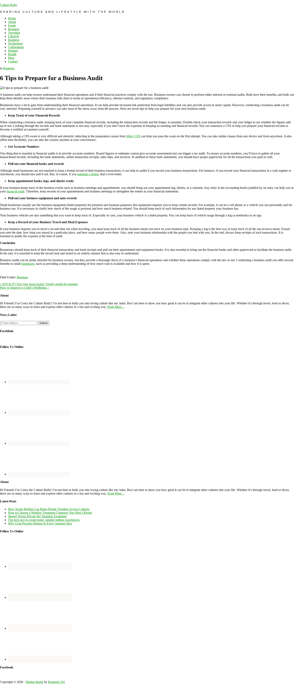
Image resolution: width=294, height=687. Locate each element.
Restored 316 (56, 682)
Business (8, 68)
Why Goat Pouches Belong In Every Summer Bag (40, 523)
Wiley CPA (133, 136)
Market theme (34, 682)
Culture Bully (8, 5)
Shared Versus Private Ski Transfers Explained (37, 516)
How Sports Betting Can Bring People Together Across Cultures (48, 509)
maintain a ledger (88, 174)
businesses (27, 263)
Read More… (116, 307)
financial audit (15, 191)
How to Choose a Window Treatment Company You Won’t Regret (50, 512)
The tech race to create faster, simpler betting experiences (44, 520)
